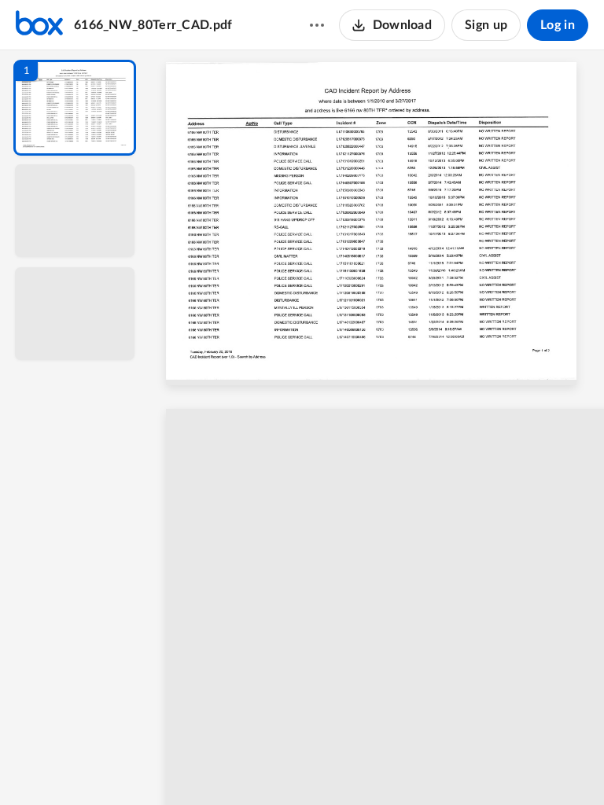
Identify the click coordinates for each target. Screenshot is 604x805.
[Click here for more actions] (317, 25)
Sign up (486, 25)
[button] (75, 107)
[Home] (39, 25)
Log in (557, 25)
